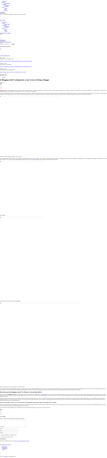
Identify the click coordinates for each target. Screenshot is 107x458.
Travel (5, 9)
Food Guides (6, 5)
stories (34, 159)
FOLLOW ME (2, 20)
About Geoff (4, 1)
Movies (5, 8)
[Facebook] (0, 15)
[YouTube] (0, 18)
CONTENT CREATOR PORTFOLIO (5, 55)
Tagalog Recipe (7, 3)
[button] (1, 34)
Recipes (3, 2)
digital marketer (44, 394)
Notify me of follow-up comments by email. (9, 434)
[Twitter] (0, 16)
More (3, 7)
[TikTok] (0, 19)
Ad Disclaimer (4, 448)
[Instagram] (0, 17)
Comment (2, 426)
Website (1, 432)
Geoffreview (6, 456)
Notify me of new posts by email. (7, 436)
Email (1, 430)
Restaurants (6, 6)
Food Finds (4, 4)
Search (13, 44)
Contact (3, 449)
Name (1, 428)
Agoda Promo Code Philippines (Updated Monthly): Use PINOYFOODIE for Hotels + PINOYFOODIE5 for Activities (16, 66)
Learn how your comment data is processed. (21, 440)
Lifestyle (6, 10)
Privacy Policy (4, 447)
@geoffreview (2, 12)
